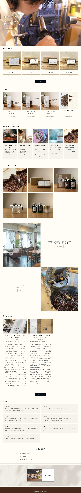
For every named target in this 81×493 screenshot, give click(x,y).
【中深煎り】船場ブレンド (50, 111)
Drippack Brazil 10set (12, 71)
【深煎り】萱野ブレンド (12, 111)
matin (38, 491)
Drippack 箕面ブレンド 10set (50, 71)
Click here (59, 246)
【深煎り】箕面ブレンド (31, 111)
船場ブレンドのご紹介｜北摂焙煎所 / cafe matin (15, 336)
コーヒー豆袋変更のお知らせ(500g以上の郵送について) (40, 336)
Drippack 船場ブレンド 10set (68, 71)
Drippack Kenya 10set (31, 71)
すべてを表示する (40, 81)
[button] (40, 453)
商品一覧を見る (9, 29)
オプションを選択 (12, 116)
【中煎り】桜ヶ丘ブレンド (69, 110)
